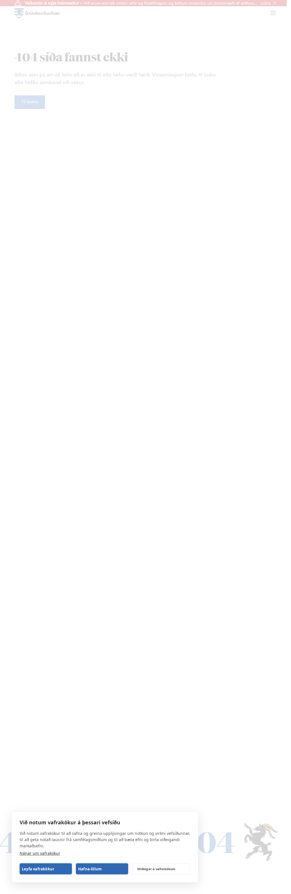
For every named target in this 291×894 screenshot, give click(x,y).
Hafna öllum (90, 869)
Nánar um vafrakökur (40, 853)
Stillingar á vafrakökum (156, 869)
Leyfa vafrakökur (38, 869)
